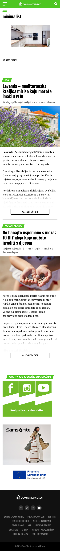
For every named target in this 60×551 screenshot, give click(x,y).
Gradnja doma (18, 525)
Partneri (52, 516)
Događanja (13, 529)
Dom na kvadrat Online (14, 516)
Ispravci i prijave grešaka (43, 529)
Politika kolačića (20, 534)
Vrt (29, 525)
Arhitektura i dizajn (42, 521)
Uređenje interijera (20, 521)
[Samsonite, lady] (27, 464)
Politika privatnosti (41, 534)
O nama (25, 529)
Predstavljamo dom (36, 516)
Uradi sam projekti (43, 525)
